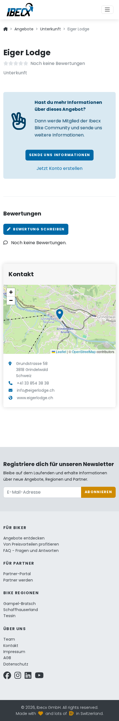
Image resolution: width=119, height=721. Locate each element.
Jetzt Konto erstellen (59, 168)
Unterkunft (50, 29)
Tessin (9, 616)
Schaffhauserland (20, 609)
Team (9, 639)
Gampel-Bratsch (19, 603)
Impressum (14, 651)
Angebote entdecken (24, 538)
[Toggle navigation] (107, 10)
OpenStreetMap (84, 351)
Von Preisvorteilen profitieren (31, 544)
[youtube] (39, 677)
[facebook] (7, 677)
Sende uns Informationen (59, 154)
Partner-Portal (17, 574)
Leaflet (60, 351)
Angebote (23, 29)
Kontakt (10, 645)
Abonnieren (98, 492)
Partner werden (18, 580)
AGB (7, 658)
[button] (59, 314)
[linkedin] (28, 677)
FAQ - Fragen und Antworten (31, 550)
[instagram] (17, 677)
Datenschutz (15, 664)
